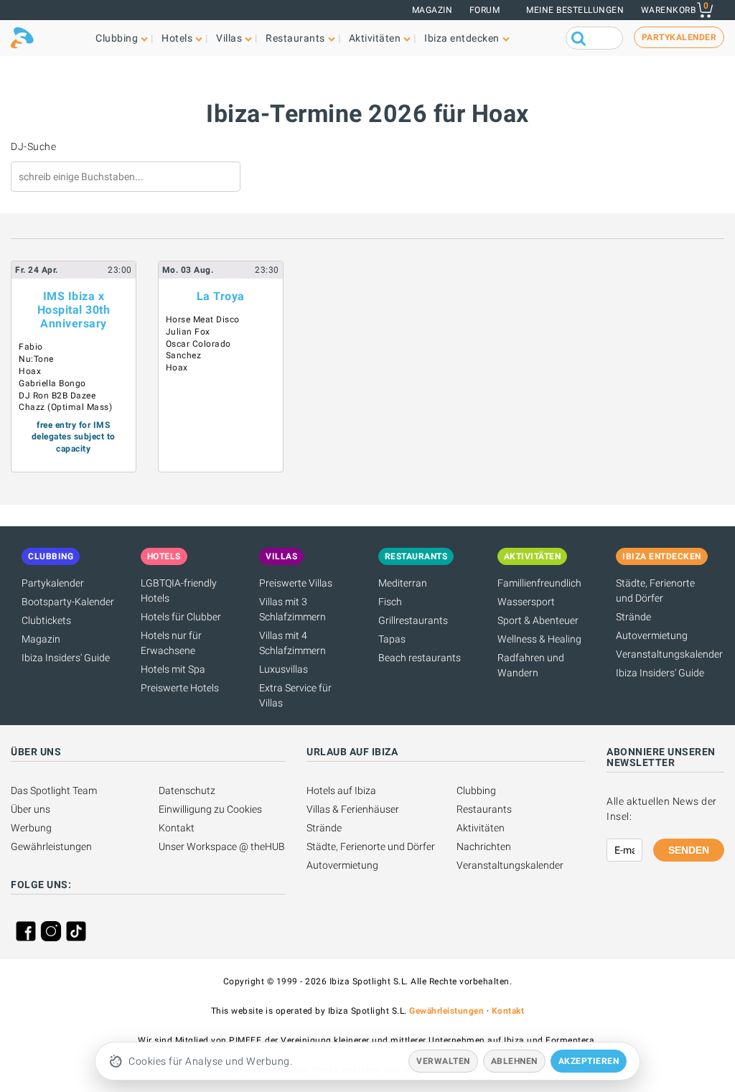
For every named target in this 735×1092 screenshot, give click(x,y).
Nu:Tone (36, 359)
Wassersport (526, 601)
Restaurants (484, 809)
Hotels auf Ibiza (341, 790)
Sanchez (184, 355)
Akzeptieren (588, 1061)
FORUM (484, 10)
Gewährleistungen (51, 846)
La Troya (221, 296)
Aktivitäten (481, 828)
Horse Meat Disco (203, 319)
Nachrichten (484, 846)
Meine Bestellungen (575, 10)
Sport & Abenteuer (538, 620)
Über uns (30, 809)
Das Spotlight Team (54, 790)
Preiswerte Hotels (180, 688)
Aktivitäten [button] (375, 38)
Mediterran (402, 583)
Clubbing (476, 790)
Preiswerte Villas (295, 583)
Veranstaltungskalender (669, 654)
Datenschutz (187, 790)
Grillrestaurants (413, 620)
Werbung (31, 828)
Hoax (30, 371)
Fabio (31, 347)
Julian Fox (188, 332)
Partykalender (53, 583)
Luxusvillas (283, 669)
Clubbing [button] (116, 38)
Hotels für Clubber (181, 616)
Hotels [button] (176, 38)
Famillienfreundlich (539, 583)
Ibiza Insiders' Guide (66, 657)
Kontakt (177, 828)
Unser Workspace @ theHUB (222, 846)
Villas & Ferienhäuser (352, 809)
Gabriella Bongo (52, 383)
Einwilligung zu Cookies (210, 809)
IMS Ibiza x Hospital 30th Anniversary (74, 309)
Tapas (392, 639)
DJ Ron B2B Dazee (57, 396)
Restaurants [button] (295, 38)
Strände (633, 616)
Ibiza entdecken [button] (462, 38)
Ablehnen (514, 1061)
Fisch (390, 601)
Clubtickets (46, 620)
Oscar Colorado (198, 344)
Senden (688, 850)
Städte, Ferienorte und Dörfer (370, 846)
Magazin (432, 10)
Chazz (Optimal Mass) (65, 407)
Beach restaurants (419, 657)
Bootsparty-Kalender (68, 601)
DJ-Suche (33, 146)
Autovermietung (652, 635)
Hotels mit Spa (173, 669)
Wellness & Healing (539, 639)
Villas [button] (229, 38)
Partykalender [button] (679, 37)
